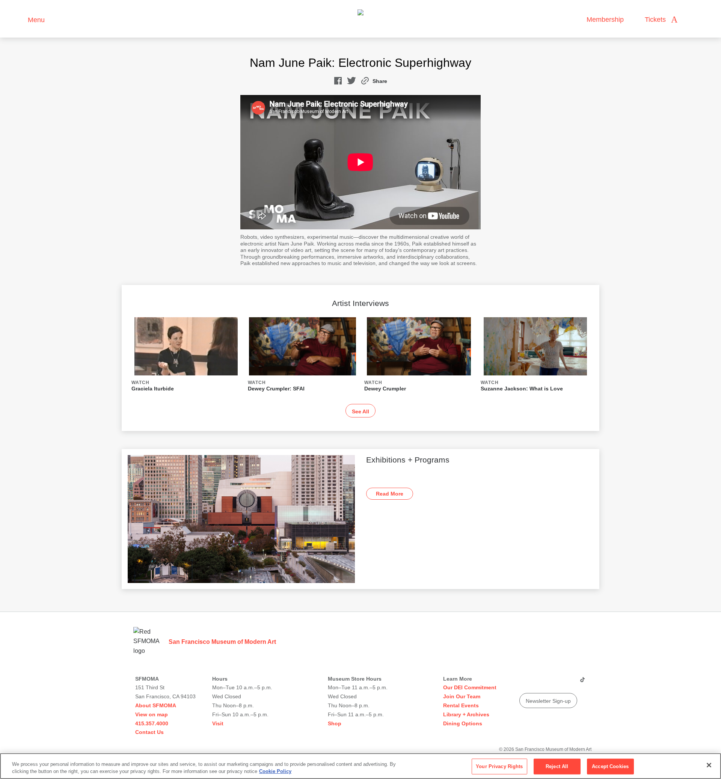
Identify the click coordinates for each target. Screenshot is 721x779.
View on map (151, 714)
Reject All (557, 766)
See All (360, 411)
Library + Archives (466, 714)
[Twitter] (553, 682)
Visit (217, 723)
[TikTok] (582, 682)
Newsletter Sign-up (548, 701)
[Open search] (690, 19)
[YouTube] (524, 682)
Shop (334, 723)
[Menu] (18, 19)
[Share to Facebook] (338, 82)
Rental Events (461, 705)
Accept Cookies (610, 766)
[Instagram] (538, 682)
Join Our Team (461, 696)
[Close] (709, 765)
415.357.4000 (151, 723)
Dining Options (462, 723)
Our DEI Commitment (469, 687)
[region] (360, 766)
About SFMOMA (155, 705)
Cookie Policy (275, 771)
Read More (389, 494)
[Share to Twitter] (351, 82)
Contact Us (149, 732)
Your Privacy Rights (499, 766)
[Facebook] (567, 682)
